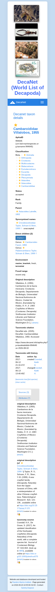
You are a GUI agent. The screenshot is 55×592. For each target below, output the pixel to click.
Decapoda (25, 175)
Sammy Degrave (27, 588)
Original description (25, 279)
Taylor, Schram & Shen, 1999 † (26, 252)
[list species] (32, 379)
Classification (22, 151)
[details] (35, 323)
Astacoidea (26, 183)
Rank (18, 199)
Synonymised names (26, 219)
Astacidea (25, 180)
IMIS (21, 551)
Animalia (30, 155)
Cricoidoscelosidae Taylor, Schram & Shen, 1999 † (26, 226)
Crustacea (25, 160)
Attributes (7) (24, 398)
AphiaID (19, 137)
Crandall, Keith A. (38, 362)
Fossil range (22, 271)
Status (19, 191)
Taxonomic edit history (27, 353)
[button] (15, 125)
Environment (22, 260)
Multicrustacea (27, 163)
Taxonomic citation (25, 327)
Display (20, 238)
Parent (19, 208)
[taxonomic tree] (22, 379)
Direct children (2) (24, 234)
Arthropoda (26, 158)
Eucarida (25, 172)
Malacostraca (27, 166)
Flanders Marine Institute (21, 582)
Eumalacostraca (28, 169)
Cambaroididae (28, 186)
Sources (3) (24, 392)
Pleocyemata (27, 177)
